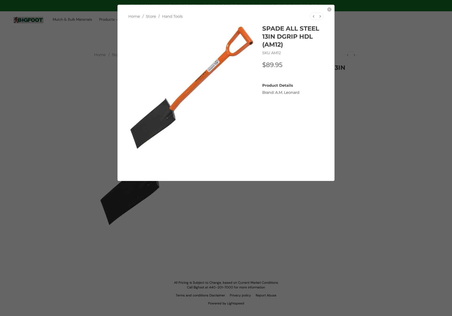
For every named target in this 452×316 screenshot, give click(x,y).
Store (151, 16)
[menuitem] (313, 16)
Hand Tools (172, 16)
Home (134, 16)
